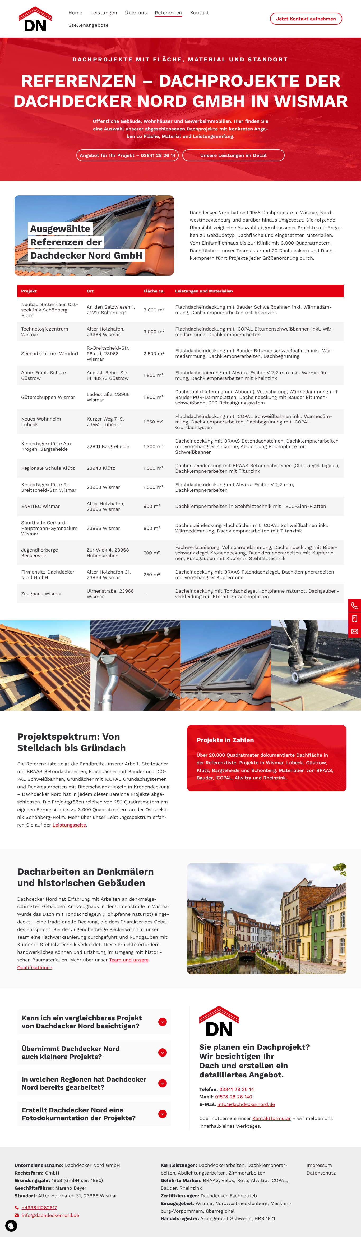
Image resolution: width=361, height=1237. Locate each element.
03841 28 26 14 (236, 1089)
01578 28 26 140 (233, 1096)
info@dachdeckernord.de (246, 1104)
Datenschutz (321, 1173)
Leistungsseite (69, 825)
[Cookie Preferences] (11, 1226)
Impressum (319, 1165)
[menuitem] (75, 12)
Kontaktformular (271, 1118)
